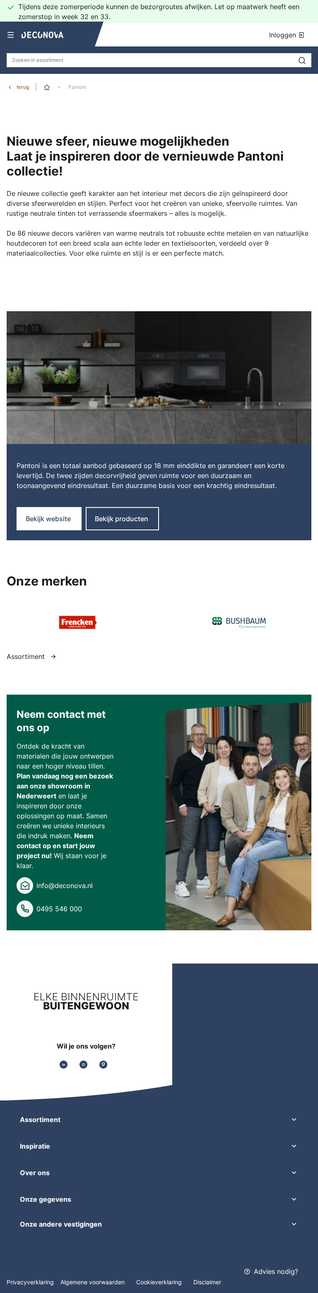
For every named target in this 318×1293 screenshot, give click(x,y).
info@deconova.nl (64, 885)
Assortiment (27, 656)
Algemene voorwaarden (93, 1282)
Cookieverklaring (159, 1282)
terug (23, 87)
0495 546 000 (59, 909)
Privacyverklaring (30, 1282)
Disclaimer (207, 1282)
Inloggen (283, 35)
